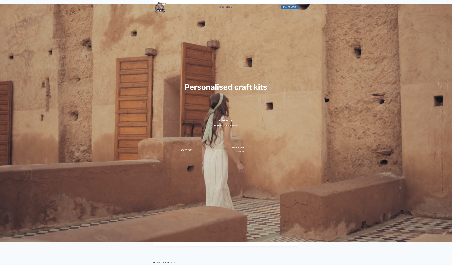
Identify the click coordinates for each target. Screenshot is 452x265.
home (221, 7)
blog (228, 7)
